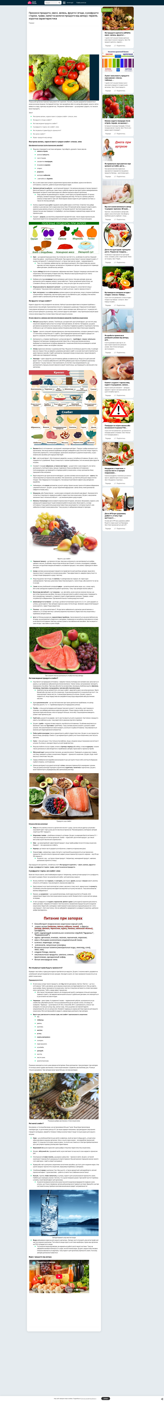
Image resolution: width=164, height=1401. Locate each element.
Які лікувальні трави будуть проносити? (47, 130)
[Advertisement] (64, 41)
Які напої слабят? (39, 134)
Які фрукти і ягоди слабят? (42, 120)
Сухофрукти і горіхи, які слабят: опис (46, 127)
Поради (31, 23)
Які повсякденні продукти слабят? (45, 123)
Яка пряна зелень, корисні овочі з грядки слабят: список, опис (55, 116)
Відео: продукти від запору (42, 137)
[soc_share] (162, 1399)
